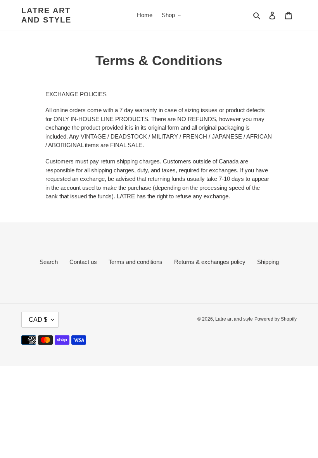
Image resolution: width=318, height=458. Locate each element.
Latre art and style (46, 15)
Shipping (268, 261)
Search (49, 261)
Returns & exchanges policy (209, 261)
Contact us (83, 261)
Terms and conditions (135, 261)
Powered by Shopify (275, 319)
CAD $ (38, 319)
